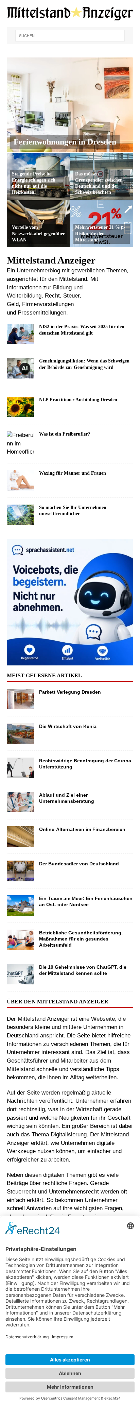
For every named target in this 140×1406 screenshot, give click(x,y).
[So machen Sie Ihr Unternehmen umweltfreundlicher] (20, 515)
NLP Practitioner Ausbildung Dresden (78, 399)
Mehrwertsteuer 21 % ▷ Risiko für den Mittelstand (100, 233)
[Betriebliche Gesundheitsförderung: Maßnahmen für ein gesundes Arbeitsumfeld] (20, 940)
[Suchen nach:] (69, 35)
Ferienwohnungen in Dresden (65, 141)
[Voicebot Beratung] (70, 661)
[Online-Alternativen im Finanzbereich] (20, 836)
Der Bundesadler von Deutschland (79, 863)
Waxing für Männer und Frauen (72, 473)
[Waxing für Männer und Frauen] (20, 480)
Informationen (24, 287)
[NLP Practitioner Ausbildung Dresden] (20, 407)
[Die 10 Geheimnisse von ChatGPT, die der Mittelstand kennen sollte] (20, 974)
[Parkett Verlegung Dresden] (20, 699)
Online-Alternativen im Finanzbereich (82, 829)
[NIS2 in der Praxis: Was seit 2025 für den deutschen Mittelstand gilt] (20, 334)
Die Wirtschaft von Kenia (68, 726)
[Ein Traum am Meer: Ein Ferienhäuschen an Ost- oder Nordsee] (20, 905)
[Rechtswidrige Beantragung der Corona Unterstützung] (20, 768)
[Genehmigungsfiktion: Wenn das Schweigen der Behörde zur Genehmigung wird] (20, 370)
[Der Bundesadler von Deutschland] (20, 871)
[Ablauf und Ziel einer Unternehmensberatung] (20, 802)
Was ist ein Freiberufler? (64, 434)
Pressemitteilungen (42, 312)
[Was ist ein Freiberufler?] (20, 443)
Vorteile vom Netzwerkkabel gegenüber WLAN (38, 233)
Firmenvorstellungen (48, 304)
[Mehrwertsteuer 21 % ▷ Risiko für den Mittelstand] (101, 224)
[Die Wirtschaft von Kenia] (20, 733)
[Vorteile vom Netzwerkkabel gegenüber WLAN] (38, 224)
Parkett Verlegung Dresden (70, 692)
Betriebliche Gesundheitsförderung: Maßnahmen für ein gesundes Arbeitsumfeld (81, 939)
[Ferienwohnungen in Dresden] (70, 104)
